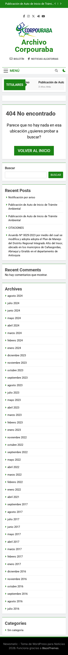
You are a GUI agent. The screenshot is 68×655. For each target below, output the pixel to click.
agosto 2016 (14, 601)
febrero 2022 (15, 482)
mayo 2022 (14, 459)
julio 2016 (13, 608)
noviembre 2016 (17, 579)
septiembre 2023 (17, 377)
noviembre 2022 (17, 437)
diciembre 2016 (16, 571)
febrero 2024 (15, 340)
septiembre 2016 (17, 593)
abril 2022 (13, 467)
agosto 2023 (14, 385)
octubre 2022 (15, 444)
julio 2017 (13, 519)
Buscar (10, 168)
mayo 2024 (14, 318)
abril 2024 (13, 325)
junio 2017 (13, 526)
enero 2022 (14, 489)
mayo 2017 (14, 534)
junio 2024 (13, 310)
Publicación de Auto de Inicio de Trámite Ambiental (29, 4)
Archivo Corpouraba (34, 46)
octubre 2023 (15, 370)
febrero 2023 (15, 422)
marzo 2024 (14, 333)
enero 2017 (14, 564)
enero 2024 (14, 348)
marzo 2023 (14, 415)
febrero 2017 (15, 556)
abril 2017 (13, 541)
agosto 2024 (14, 295)
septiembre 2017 (17, 504)
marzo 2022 (14, 474)
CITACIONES (16, 227)
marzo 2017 (14, 549)
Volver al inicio (34, 150)
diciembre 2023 (16, 355)
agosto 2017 (14, 512)
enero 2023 (14, 430)
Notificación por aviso (21, 197)
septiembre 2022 (17, 452)
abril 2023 (13, 407)
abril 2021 (13, 497)
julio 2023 (13, 392)
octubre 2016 (15, 586)
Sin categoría (15, 630)
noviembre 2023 (17, 362)
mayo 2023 (14, 400)
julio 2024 (13, 303)
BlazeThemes (50, 648)
